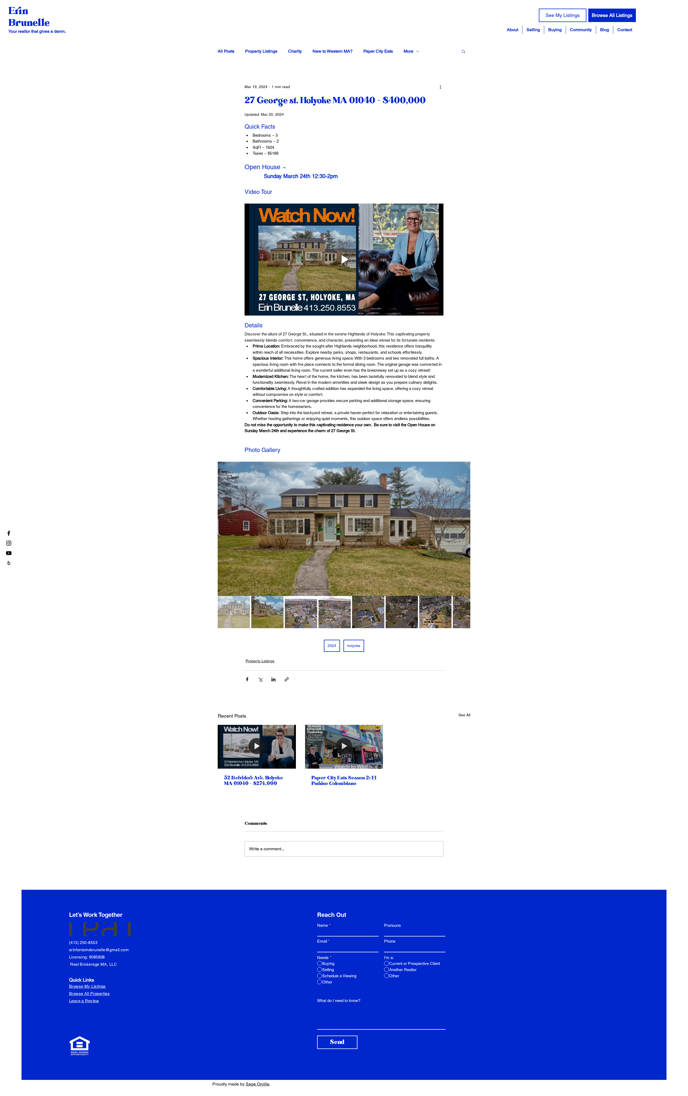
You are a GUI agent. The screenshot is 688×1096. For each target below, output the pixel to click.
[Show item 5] (368, 612)
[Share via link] (286, 679)
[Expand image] (344, 529)
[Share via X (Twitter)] (260, 679)
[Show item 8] (469, 612)
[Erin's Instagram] (8, 543)
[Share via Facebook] (247, 679)
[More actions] (440, 87)
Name (322, 925)
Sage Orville (257, 1084)
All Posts (226, 51)
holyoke (353, 645)
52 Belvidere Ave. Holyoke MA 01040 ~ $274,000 (253, 780)
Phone (389, 941)
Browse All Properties (89, 993)
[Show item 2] (267, 612)
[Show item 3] (301, 612)
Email (322, 941)
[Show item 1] (234, 612)
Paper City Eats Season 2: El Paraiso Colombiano (343, 780)
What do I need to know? (338, 1001)
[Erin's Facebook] (8, 533)
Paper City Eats (378, 51)
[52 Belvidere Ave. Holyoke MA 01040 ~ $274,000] (257, 747)
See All (464, 715)
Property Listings (261, 51)
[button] (581, 30)
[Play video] (344, 259)
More (408, 51)
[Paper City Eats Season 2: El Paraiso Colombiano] (344, 747)
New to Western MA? (333, 51)
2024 (332, 645)
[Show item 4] (334, 612)
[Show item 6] (402, 612)
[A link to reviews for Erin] (8, 563)
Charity (295, 51)
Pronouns (392, 925)
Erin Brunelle (28, 17)
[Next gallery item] (464, 529)
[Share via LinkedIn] (273, 679)
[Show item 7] (435, 612)
